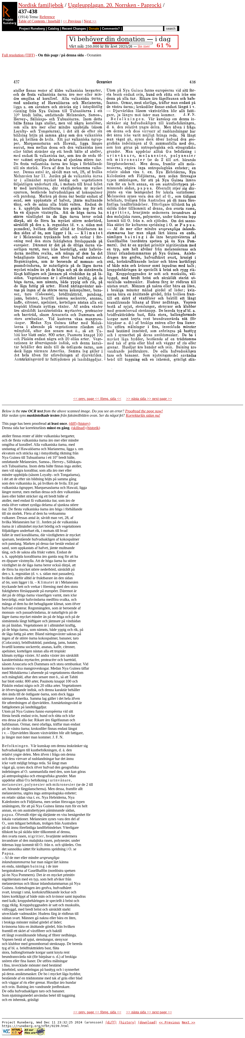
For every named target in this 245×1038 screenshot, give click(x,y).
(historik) (93, 428)
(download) (147, 1022)
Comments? (111, 28)
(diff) (73, 423)
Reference (47, 17)
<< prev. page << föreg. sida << (97, 399)
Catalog (53, 28)
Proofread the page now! (144, 411)
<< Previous (72, 21)
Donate (94, 28)
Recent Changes (74, 28)
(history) (84, 423)
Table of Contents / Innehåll (39, 21)
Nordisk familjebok (40, 5)
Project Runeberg (32, 28)
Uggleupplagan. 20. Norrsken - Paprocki (114, 5)
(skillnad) (78, 428)
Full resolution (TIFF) (18, 55)
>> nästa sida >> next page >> (149, 399)
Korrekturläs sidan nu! (143, 415)
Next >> (90, 21)
